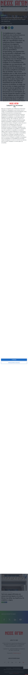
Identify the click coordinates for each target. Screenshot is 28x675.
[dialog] (14, 337)
